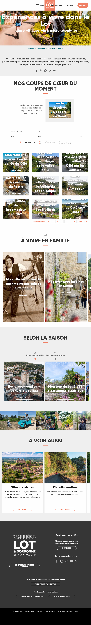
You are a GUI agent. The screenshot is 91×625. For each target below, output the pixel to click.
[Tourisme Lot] (50, 5)
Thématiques (16, 131)
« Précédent (39, 222)
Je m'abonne (66, 548)
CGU (76, 611)
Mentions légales (65, 611)
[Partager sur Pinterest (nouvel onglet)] (50, 71)
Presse (39, 611)
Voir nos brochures (62, 596)
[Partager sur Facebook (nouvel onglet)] (37, 71)
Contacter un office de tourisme (24, 566)
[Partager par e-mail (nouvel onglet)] (54, 71)
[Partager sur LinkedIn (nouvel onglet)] (41, 71)
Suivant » (83, 222)
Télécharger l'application (45, 584)
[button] (56, 5)
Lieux (40, 131)
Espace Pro (29, 611)
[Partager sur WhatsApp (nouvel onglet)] (45, 71)
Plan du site (18, 611)
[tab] (35, 354)
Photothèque (50, 611)
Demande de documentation (32, 596)
